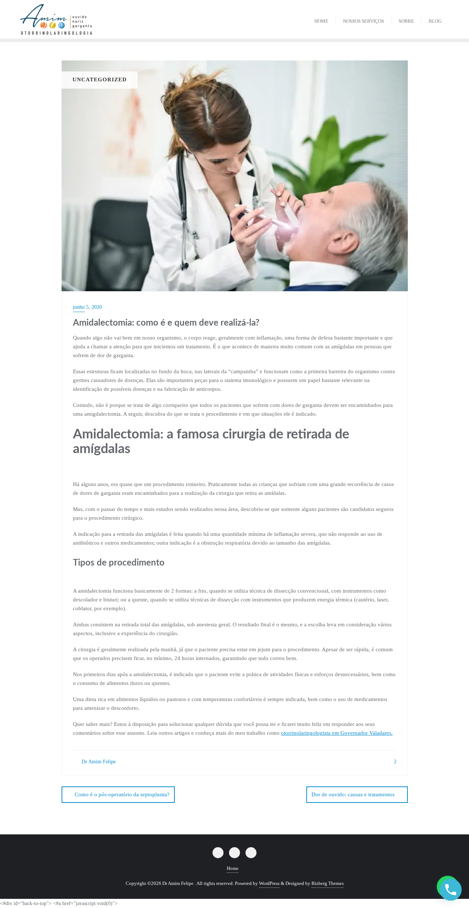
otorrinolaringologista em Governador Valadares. (337, 733)
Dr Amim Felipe (98, 761)
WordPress (269, 883)
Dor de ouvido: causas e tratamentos (353, 794)
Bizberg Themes (327, 883)
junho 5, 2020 (87, 307)
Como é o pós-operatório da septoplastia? (122, 794)
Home (233, 868)
